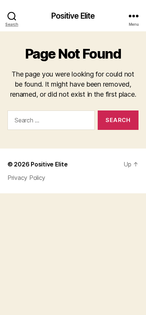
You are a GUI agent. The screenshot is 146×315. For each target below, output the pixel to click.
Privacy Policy (26, 177)
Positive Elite (73, 16)
